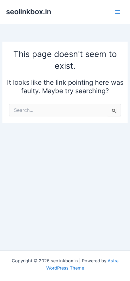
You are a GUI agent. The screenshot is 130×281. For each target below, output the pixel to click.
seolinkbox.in (28, 11)
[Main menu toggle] (117, 12)
